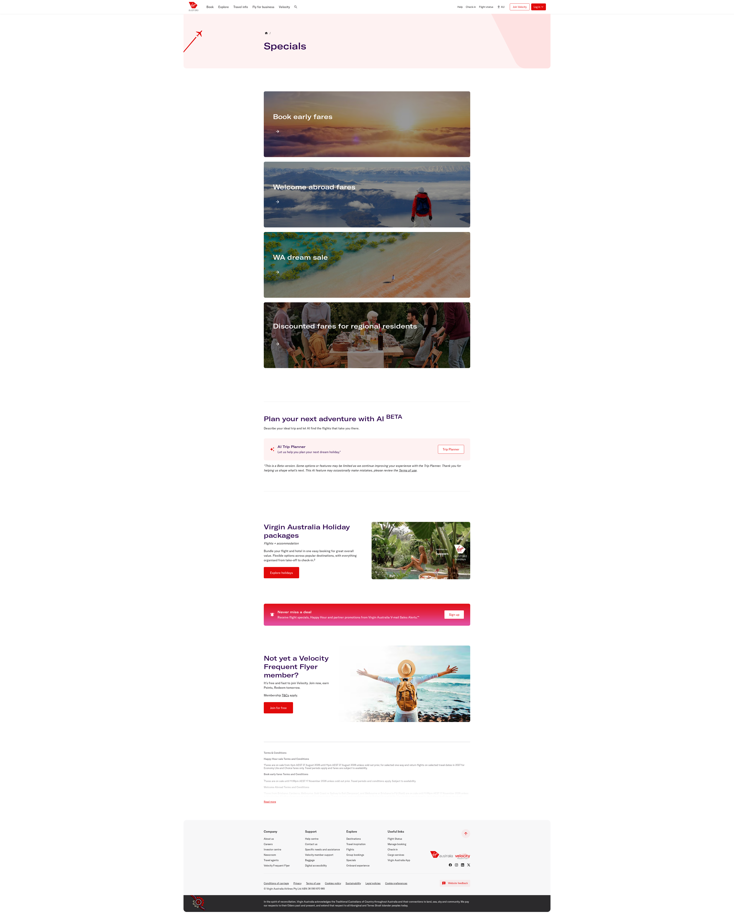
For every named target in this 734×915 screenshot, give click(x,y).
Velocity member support (319, 854)
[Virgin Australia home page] (193, 6)
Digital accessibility (316, 865)
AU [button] (502, 6)
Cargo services (396, 854)
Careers (268, 844)
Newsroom (270, 854)
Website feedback (458, 883)
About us (269, 838)
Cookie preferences (396, 883)
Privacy (297, 883)
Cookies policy (333, 883)
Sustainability (353, 883)
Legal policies (373, 883)
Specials (285, 46)
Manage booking (397, 844)
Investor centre (272, 849)
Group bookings (355, 854)
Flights (350, 849)
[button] (210, 7)
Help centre (311, 838)
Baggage (310, 860)
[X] (468, 864)
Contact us (311, 844)
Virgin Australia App (399, 860)
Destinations (353, 838)
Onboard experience (357, 865)
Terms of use (408, 470)
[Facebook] (450, 864)
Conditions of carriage (276, 883)
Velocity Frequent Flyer (277, 865)
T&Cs (285, 695)
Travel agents (271, 860)
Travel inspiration (356, 844)
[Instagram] (456, 864)
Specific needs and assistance (322, 849)
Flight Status (395, 838)
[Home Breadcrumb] (266, 33)
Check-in (393, 849)
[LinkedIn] (462, 864)
